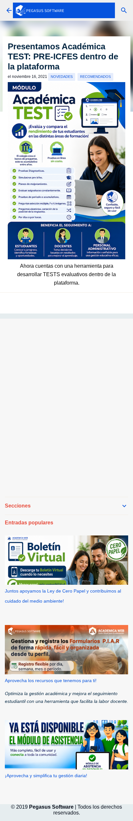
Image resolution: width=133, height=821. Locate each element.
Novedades (62, 77)
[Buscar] (124, 10)
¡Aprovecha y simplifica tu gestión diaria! (46, 775)
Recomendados (95, 77)
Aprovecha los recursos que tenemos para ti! (51, 680)
